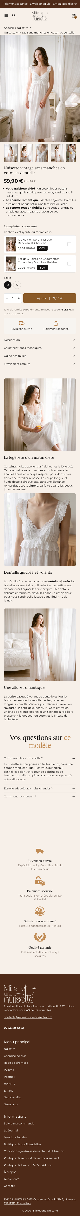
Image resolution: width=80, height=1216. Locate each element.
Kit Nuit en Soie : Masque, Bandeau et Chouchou (35, 241)
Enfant (8, 1090)
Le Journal (11, 1130)
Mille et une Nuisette (44, 1210)
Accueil (9, 28)
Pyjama (9, 1069)
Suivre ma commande (19, 1123)
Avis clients (11, 1179)
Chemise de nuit (15, 1056)
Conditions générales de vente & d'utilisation (34, 1151)
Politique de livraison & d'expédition (28, 1165)
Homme (9, 1083)
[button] (10, 153)
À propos (10, 1172)
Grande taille (12, 1097)
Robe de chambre (16, 1062)
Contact (9, 1186)
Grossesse (10, 1104)
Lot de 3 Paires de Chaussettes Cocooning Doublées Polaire (38, 260)
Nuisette (22, 28)
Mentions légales (15, 1137)
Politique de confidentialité (22, 1144)
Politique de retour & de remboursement (31, 1158)
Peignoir (10, 1076)
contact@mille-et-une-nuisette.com (28, 1017)
